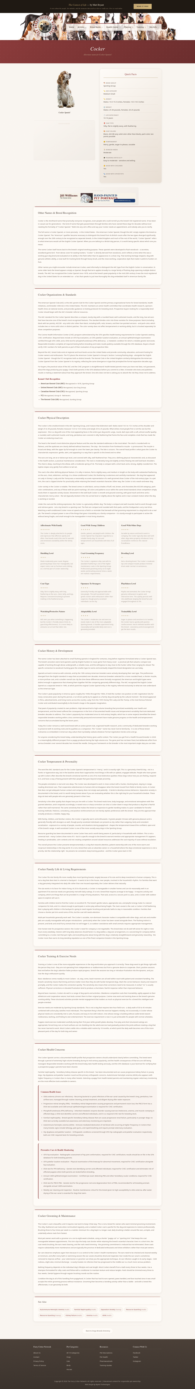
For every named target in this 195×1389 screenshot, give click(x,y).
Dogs (69, 1357)
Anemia (92, 1315)
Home (71, 27)
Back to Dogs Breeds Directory (98, 1331)
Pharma (127, 27)
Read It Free (143, 6)
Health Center (112, 27)
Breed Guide (95, 27)
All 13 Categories (73, 1353)
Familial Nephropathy (85, 1309)
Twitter (135, 1357)
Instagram (137, 1361)
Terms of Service (39, 1365)
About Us (37, 1353)
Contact (36, 1357)
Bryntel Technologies (103, 1384)
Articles (81, 27)
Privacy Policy (38, 1361)
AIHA (106, 1315)
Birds (69, 1365)
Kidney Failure (74, 1315)
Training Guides (106, 1365)
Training (140, 27)
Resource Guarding (136, 1309)
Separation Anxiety (111, 1309)
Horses (69, 1369)
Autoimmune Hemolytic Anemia (54, 1309)
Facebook (136, 1353)
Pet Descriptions (106, 1353)
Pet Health (104, 1357)
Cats (68, 1361)
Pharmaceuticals (106, 1361)
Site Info (153, 27)
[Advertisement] (64, 142)
